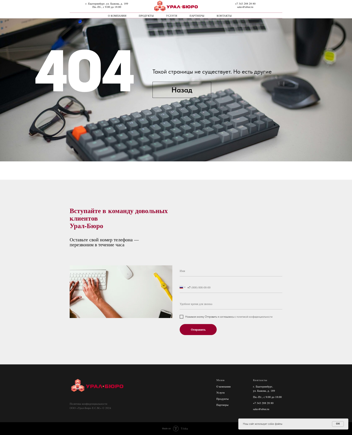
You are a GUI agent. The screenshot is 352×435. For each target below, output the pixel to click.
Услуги (171, 15)
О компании (117, 15)
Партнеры (197, 15)
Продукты (146, 15)
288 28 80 (268, 403)
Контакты (224, 15)
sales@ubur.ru (261, 409)
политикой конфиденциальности (254, 316)
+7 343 (257, 403)
